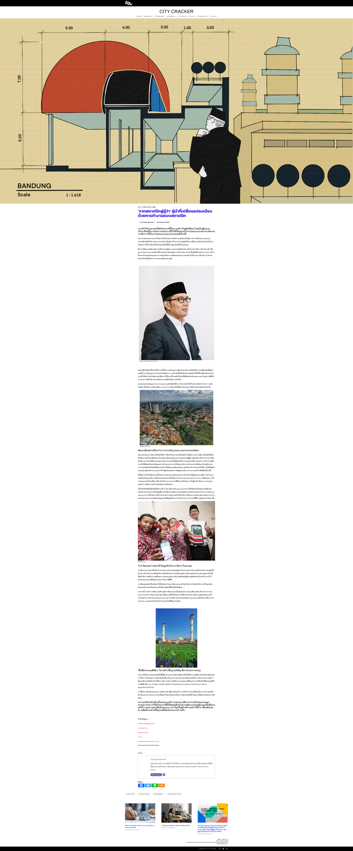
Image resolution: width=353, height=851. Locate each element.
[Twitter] (148, 785)
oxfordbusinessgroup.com (146, 723)
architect (131, 794)
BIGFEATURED (144, 794)
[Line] (155, 785)
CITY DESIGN (139, 16)
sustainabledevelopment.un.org (148, 741)
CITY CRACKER (176, 11)
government (158, 794)
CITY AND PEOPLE (170, 16)
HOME (219, 839)
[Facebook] (141, 785)
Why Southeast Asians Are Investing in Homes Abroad (139, 826)
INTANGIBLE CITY (148, 16)
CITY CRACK (191, 16)
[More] (161, 785)
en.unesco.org (142, 728)
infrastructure (174, 794)
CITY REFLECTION (201, 16)
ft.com (140, 737)
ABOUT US (225, 839)
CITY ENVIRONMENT (159, 16)
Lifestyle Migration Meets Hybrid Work (175, 825)
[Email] (164, 774)
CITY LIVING (213, 16)
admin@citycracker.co (222, 843)
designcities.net (143, 732)
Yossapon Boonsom (158, 759)
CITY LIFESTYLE (182, 16)
